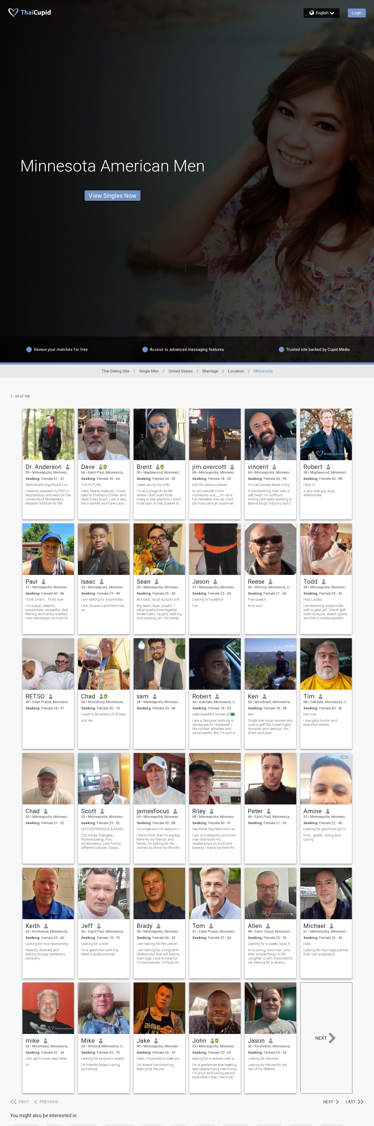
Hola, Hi (309, 485)
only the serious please (209, 485)
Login (357, 12)
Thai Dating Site (116, 371)
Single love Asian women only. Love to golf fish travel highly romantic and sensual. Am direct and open (270, 726)
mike (32, 1040)
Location (236, 371)
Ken (253, 696)
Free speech (257, 599)
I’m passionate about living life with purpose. (270, 485)
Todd (310, 581)
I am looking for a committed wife (103, 599)
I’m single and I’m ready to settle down (159, 829)
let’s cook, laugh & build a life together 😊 (159, 599)
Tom (198, 925)
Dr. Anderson (43, 466)
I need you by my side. (153, 485)
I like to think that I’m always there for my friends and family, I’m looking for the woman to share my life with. (158, 841)
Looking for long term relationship (103, 1058)
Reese (256, 581)
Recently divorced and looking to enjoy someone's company (45, 954)
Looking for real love (263, 1058)
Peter (255, 811)
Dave (88, 466)
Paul (31, 581)
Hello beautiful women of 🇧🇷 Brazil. (215, 714)
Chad (88, 696)
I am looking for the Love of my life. (159, 944)
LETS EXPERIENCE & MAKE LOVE (103, 829)
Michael (314, 925)
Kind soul (255, 606)
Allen (255, 925)
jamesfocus (153, 811)
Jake (143, 1040)
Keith (32, 925)
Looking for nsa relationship (46, 944)
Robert (312, 466)
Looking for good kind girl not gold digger (326, 829)
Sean (144, 581)
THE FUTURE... (92, 485)
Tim (309, 696)
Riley (199, 811)
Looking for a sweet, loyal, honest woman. (270, 944)
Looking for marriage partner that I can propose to (326, 952)
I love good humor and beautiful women (320, 722)
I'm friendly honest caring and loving (100, 1067)
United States (181, 371)
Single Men (149, 371)
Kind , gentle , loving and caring (322, 837)
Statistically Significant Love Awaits (48, 485)
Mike (88, 1040)
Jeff (87, 925)
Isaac (88, 581)
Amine (312, 811)
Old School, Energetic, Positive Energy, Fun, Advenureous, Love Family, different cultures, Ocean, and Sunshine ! (101, 841)
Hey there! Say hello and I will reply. (215, 829)
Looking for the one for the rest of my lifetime (267, 1067)
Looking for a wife (94, 944)
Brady (145, 925)
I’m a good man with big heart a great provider (99, 952)
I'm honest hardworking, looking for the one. (155, 1067)
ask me (87, 720)
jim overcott (209, 466)
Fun (195, 606)
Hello (307, 944)
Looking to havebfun (207, 599)
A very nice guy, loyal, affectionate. (319, 493)
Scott (88, 811)
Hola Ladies (312, 599)
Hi (27, 1065)
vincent (258, 466)
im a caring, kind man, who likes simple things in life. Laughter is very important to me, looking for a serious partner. (270, 956)
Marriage (210, 371)
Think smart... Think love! (44, 599)
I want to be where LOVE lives (103, 714)
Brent (144, 466)
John (199, 1040)
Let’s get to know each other (46, 1058)
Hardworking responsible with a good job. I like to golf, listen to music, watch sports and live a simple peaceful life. (325, 612)
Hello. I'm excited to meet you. (158, 1058)
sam (143, 696)
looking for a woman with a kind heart (215, 1058)
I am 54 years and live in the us (102, 608)
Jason (200, 581)
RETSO (35, 696)
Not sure (309, 714)
